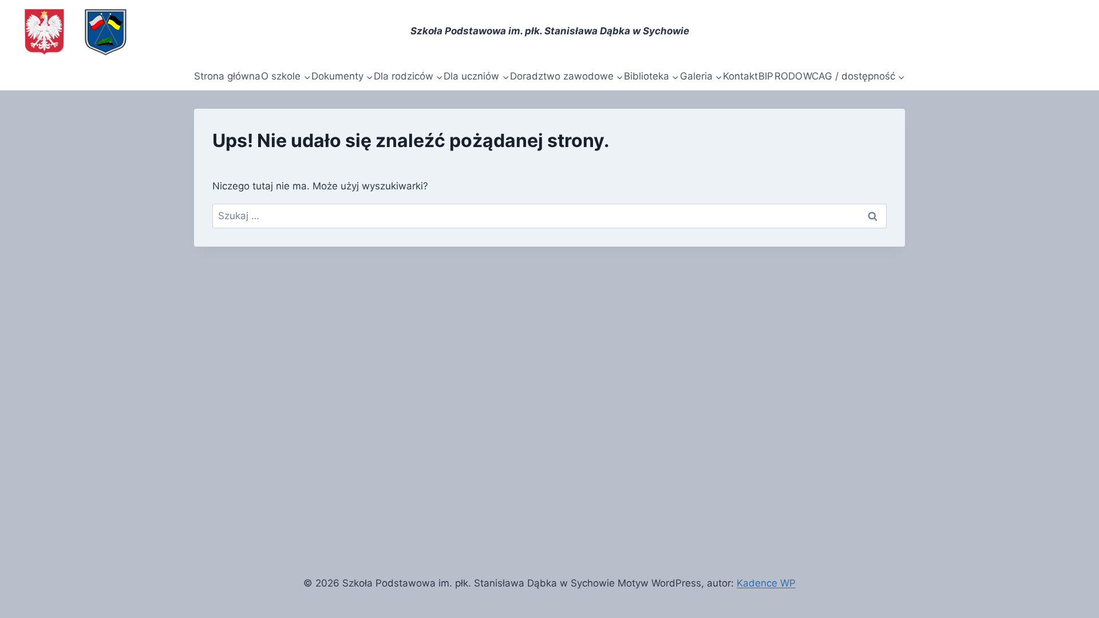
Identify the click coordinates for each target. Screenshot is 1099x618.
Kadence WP (766, 583)
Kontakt (740, 76)
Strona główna (227, 76)
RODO (788, 76)
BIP (765, 76)
